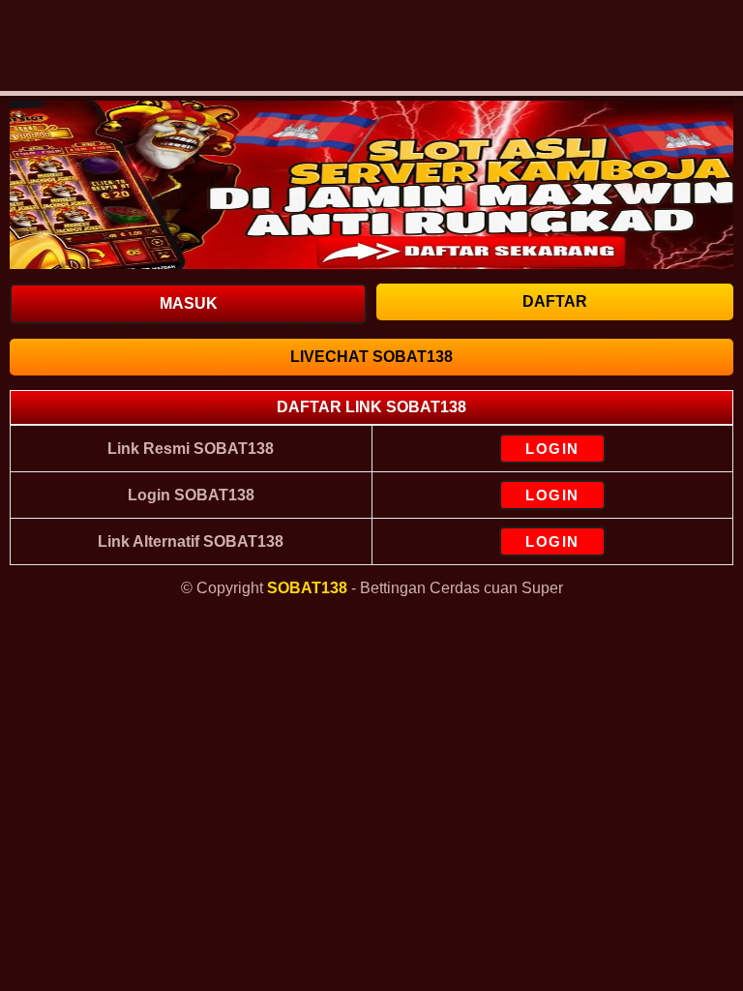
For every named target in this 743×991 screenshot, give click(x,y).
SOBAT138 (307, 588)
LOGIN (552, 448)
